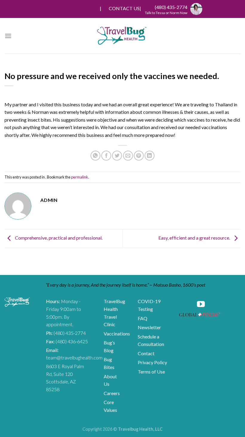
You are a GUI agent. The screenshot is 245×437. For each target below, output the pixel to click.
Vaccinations (117, 333)
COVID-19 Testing (149, 305)
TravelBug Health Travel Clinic (114, 312)
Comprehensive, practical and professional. (58, 238)
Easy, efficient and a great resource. (194, 238)
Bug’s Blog (109, 346)
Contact (146, 353)
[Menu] (8, 35)
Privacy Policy (152, 362)
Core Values (110, 406)
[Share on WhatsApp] (95, 156)
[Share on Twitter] (117, 156)
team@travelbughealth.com (74, 357)
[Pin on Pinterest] (139, 156)
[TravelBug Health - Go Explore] (121, 36)
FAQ (142, 318)
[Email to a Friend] (128, 156)
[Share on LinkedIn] (149, 156)
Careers (112, 393)
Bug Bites (109, 363)
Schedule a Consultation (151, 340)
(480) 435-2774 (171, 7)
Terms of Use (151, 371)
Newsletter (149, 327)
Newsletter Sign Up (74, 8)
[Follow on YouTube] (201, 304)
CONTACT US (124, 8)
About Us (110, 380)
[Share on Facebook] (106, 156)
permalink (79, 177)
